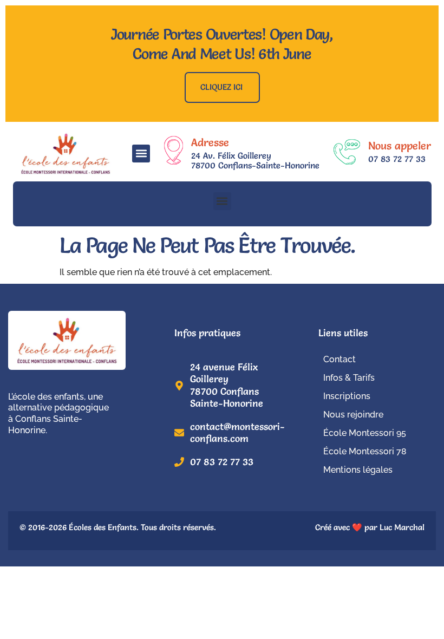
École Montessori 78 (365, 451)
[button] (141, 153)
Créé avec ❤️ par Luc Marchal (370, 527)
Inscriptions (346, 396)
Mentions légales (358, 470)
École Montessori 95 (364, 433)
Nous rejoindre (353, 414)
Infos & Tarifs (349, 378)
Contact (339, 359)
